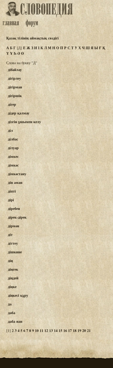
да (10, 304)
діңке (12, 286)
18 (74, 330)
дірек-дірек (17, 217)
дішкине (15, 252)
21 (89, 330)
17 (70, 330)
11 (41, 330)
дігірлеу (14, 78)
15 (60, 330)
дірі (11, 200)
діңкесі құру (18, 295)
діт (10, 234)
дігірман (15, 87)
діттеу (13, 243)
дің (10, 260)
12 (46, 330)
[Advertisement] (93, 89)
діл (10, 130)
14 (56, 330)
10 (37, 330)
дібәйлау (15, 69)
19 (79, 330)
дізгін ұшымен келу (24, 121)
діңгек (13, 269)
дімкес (13, 156)
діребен (14, 208)
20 (84, 330)
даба (11, 312)
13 (51, 330)
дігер (12, 104)
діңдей (13, 278)
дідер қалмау (18, 113)
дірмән (13, 226)
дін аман (15, 182)
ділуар (13, 147)
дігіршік (15, 95)
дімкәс (13, 165)
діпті (12, 191)
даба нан (15, 321)
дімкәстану (17, 174)
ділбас (13, 139)
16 (65, 330)
